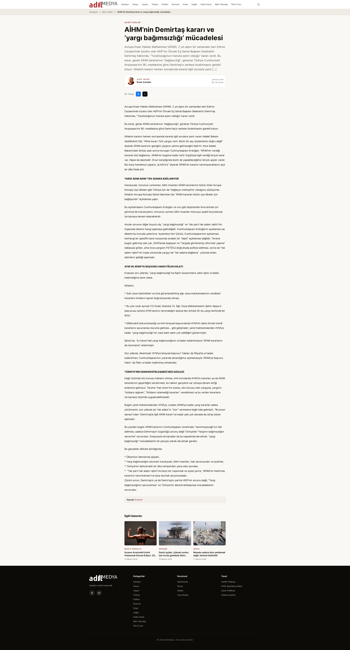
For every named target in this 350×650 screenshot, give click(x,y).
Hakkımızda (182, 582)
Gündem (125, 4)
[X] (99, 593)
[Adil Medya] (103, 4)
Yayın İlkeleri (182, 595)
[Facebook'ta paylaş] (138, 94)
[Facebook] (92, 593)
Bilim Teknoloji (221, 4)
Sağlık (194, 4)
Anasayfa (93, 12)
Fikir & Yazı (236, 4)
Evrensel (138, 499)
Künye (180, 586)
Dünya (135, 4)
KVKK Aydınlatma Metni (231, 586)
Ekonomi (175, 4)
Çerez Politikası (228, 590)
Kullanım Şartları (228, 595)
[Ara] (258, 4)
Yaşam (145, 4)
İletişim (180, 590)
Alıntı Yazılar (107, 12)
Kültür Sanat (206, 4)
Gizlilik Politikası (228, 582)
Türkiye (155, 4)
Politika (165, 4)
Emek (185, 4)
